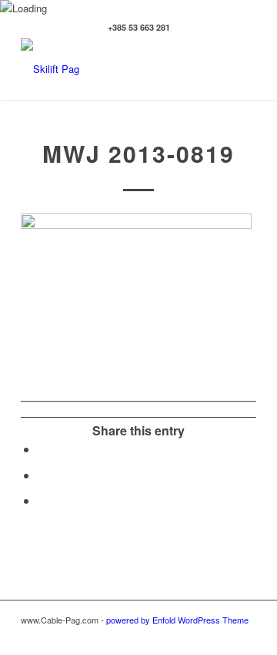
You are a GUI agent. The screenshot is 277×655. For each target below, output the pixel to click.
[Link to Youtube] (244, 635)
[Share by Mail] (42, 500)
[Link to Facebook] (175, 635)
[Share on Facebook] (42, 449)
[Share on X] (42, 475)
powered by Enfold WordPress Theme (177, 620)
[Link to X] (221, 635)
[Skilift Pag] (115, 69)
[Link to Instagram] (198, 635)
